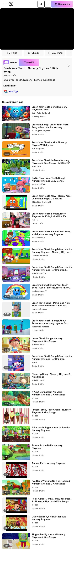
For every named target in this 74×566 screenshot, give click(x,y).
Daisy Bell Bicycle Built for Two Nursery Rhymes (49, 518)
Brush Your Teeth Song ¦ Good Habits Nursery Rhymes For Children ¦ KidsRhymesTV (52, 268)
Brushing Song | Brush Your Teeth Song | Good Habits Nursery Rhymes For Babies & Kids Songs (52, 286)
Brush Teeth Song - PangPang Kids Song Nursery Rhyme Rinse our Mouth (51, 304)
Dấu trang (57, 53)
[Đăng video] (47, 4)
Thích (14, 53)
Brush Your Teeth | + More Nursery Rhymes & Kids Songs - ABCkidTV (51, 162)
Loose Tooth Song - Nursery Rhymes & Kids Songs (47, 340)
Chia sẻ (35, 53)
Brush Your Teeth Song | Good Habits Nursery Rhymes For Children (52, 357)
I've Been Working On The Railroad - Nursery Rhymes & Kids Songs (51, 482)
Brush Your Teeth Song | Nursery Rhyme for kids (49, 108)
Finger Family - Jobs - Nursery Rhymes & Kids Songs (48, 536)
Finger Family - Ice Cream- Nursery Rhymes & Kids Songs (51, 411)
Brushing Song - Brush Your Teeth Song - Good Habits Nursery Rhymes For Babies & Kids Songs (50, 126)
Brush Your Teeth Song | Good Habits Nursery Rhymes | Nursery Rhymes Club (52, 251)
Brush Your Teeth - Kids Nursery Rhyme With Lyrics (49, 144)
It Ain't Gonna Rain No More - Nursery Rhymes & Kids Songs (48, 393)
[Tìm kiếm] (41, 4)
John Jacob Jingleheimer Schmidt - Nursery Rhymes (51, 429)
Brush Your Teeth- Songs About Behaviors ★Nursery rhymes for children (49, 322)
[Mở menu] (5, 4)
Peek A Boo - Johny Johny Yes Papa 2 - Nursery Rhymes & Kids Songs (51, 500)
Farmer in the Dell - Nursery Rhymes (47, 447)
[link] (10, 62)
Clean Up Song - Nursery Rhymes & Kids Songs (51, 375)
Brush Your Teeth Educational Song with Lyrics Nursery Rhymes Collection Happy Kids (51, 233)
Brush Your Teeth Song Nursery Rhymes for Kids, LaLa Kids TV (49, 215)
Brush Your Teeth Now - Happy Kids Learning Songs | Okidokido (51, 197)
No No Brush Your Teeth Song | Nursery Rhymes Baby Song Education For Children (48, 179)
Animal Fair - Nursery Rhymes (48, 463)
